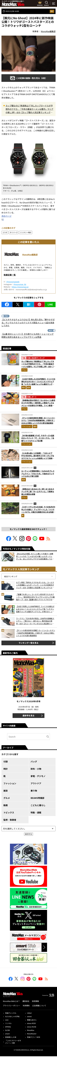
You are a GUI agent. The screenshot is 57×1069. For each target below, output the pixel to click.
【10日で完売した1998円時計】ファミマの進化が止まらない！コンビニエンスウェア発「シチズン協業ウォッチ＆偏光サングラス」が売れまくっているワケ (38, 383)
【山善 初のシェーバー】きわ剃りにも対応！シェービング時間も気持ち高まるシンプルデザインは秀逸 (27, 335)
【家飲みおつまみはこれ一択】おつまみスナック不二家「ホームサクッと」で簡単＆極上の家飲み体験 (37, 491)
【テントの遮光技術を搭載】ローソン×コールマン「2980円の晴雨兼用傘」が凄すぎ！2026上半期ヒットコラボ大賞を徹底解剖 (38, 420)
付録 (5, 761)
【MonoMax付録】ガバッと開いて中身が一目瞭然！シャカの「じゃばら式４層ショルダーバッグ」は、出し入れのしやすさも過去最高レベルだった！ (35, 556)
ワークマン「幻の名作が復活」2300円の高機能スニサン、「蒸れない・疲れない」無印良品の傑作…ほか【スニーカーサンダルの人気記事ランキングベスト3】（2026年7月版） (35, 621)
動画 (5, 805)
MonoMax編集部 (30, 254)
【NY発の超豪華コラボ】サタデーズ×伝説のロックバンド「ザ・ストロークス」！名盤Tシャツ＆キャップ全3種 (37, 438)
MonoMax (30, 1030)
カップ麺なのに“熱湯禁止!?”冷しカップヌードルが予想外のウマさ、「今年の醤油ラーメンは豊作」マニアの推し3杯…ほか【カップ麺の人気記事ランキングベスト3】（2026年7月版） (29, 109)
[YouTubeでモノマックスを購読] (41, 540)
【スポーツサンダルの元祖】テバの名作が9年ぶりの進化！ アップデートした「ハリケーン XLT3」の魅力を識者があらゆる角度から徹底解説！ (38, 511)
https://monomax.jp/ (20, 287)
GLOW (7, 1030)
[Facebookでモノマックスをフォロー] (8, 540)
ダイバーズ (14, 232)
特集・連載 (36, 812)
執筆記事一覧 (10, 274)
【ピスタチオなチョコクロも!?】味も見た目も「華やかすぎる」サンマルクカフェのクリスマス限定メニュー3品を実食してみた (28, 322)
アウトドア (36, 783)
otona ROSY (31, 1023)
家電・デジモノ (38, 776)
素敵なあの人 (32, 1020)
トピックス (8, 812)
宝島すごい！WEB (33, 1037)
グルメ (24, 370)
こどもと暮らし (38, 805)
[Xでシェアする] (17, 304)
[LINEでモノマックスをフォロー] (35, 540)
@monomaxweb (12, 281)
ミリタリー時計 (25, 232)
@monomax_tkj (20, 284)
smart (7, 1033)
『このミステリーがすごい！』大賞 (13, 1041)
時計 (52, 11)
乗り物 (34, 790)
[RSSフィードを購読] (48, 540)
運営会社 (25, 1001)
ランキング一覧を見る (28, 642)
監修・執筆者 (9, 819)
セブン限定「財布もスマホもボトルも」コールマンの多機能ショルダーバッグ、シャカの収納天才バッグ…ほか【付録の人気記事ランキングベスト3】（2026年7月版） (35, 585)
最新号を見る (28, 715)
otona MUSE (31, 1027)
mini (6, 1020)
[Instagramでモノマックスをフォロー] (21, 540)
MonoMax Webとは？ (11, 1001)
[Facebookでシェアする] (6, 304)
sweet (29, 1016)
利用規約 (26, 1005)
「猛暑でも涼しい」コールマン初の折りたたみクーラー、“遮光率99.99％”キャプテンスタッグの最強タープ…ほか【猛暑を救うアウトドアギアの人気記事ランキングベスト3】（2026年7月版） (35, 597)
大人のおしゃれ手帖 (12, 1016)
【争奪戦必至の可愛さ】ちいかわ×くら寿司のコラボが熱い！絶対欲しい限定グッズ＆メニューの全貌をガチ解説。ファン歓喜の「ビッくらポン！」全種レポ (38, 404)
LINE (50, 304)
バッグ (34, 761)
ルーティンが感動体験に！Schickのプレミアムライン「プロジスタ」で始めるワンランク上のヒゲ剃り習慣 (37, 473)
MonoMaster (31, 1033)
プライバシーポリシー (11, 1005)
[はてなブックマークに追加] (28, 304)
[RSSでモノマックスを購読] (46, 979)
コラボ (4, 232)
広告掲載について (39, 1005)
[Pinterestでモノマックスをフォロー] (28, 540)
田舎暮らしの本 (10, 1037)
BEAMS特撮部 (37, 797)
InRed (29, 1013)
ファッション (27, 426)
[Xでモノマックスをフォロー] (15, 540)
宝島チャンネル (10, 1013)
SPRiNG (8, 1027)
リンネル (8, 1023)
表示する (28, 834)
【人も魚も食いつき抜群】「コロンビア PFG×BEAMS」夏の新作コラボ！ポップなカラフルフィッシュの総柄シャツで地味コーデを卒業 (37, 457)
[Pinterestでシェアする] (39, 304)
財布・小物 (36, 768)
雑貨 (28, 387)
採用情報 (35, 1001)
